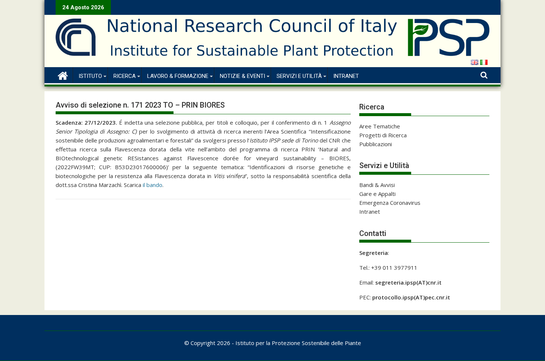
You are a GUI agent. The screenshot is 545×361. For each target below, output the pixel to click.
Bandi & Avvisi (377, 184)
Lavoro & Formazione (177, 76)
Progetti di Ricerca (383, 135)
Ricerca (124, 76)
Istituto (90, 76)
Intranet (346, 76)
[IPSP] (63, 74)
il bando (152, 184)
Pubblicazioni (375, 144)
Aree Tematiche (379, 126)
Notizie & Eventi (242, 76)
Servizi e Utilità (299, 76)
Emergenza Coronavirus (389, 202)
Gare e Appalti (377, 193)
